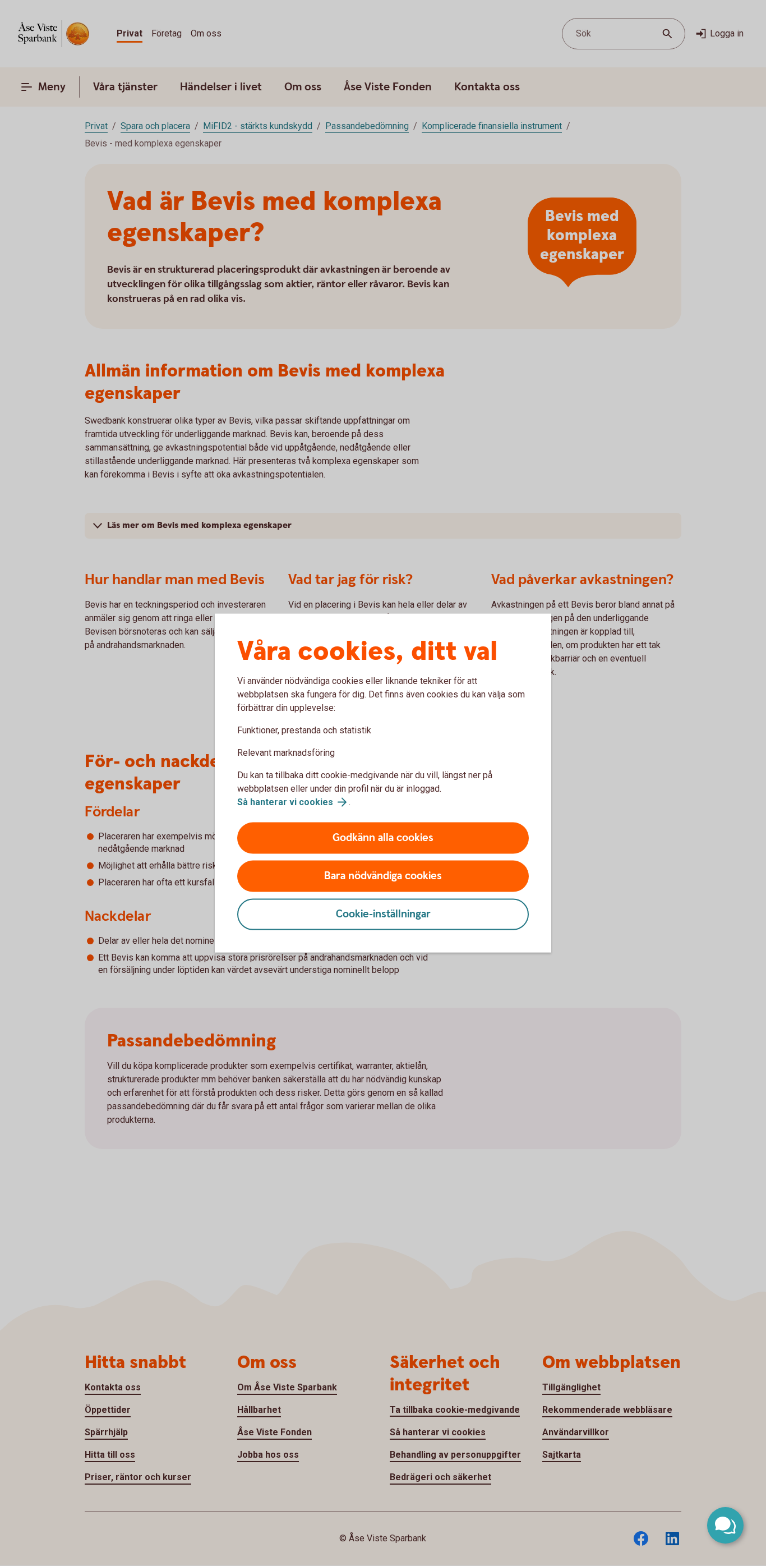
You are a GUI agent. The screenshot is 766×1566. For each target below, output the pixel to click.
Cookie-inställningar (383, 914)
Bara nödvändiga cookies (383, 876)
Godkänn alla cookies (383, 838)
